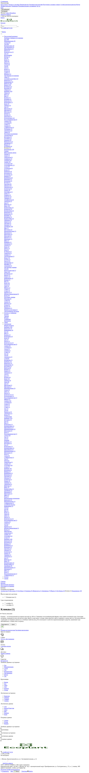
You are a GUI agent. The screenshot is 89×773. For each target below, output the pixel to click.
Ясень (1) (7, 69)
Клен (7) (6, 60)
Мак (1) (6, 228)
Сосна (6, 668)
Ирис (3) (6, 487)
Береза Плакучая (9, 708)
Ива (5, 711)
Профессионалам (6, 6)
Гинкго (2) (7, 277)
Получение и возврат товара (51, 4)
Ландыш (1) (7, 223)
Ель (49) (6, 39)
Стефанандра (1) (9, 457)
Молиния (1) (8, 233)
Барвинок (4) (8, 171)
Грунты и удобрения (10, 313)
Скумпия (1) (7, 347)
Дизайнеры (14, 6)
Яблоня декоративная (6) (11, 294)
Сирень (6, 700)
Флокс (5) (7, 258)
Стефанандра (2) (9, 127)
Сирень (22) (7, 121)
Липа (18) (7, 272)
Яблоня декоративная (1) (11, 528)
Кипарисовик (8, 671)
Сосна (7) (7, 405)
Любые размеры (5, 653)
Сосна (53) (7, 42)
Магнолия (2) (8, 108)
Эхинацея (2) (8, 266)
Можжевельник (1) (9, 451)
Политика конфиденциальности (10, 769)
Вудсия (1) (7, 182)
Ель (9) (6, 58)
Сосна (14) (7, 435)
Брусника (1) (8, 137)
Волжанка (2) (8, 181)
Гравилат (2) (7, 196)
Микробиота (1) (9, 49)
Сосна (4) (7, 64)
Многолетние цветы (10, 152)
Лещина (6, 697)
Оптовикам (4, 11)
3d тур (38, 6)
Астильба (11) (8, 536)
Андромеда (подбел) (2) (11, 79)
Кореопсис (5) (8, 214)
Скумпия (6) (7, 123)
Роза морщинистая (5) (10, 119)
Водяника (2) (8, 86)
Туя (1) (6, 459)
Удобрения (7, 319)
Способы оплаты (6, 646)
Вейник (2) (7, 176)
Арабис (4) (7, 464)
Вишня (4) (7, 306)
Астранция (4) (8, 168)
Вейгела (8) (7, 368)
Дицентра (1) (8, 372)
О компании (4, 1)
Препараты (7, 321)
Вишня (6, 723)
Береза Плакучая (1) (10, 270)
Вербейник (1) (8, 473)
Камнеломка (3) (8, 207)
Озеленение (7, 324)
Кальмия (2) (7, 99)
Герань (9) (7, 190)
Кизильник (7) (8, 102)
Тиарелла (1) (8, 253)
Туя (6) (6, 66)
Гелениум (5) (8, 189)
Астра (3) (7, 467)
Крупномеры (8, 55)
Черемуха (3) (8, 412)
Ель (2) (6, 445)
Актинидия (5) (8, 135)
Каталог (3, 23)
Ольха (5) (7, 284)
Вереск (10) (7, 85)
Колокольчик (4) (9, 211)
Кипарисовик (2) (9, 426)
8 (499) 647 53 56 (7, 28)
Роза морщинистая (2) (10, 344)
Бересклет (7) (8, 80)
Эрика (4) (7, 132)
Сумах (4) (7, 291)
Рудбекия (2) (8, 251)
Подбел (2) (7, 115)
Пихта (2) (7, 50)
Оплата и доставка (13, 4)
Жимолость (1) (8, 141)
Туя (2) (6, 438)
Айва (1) (6, 77)
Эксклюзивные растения (11, 311)
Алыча (6, 720)
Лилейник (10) (8, 226)
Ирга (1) (6, 94)
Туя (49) (6, 44)
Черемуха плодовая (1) (11, 310)
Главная (3, 581)
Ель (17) (6, 376)
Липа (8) (6, 382)
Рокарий (6, 440)
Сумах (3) (7, 352)
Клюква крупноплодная (15, 630)
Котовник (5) (8, 217)
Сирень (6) (7, 346)
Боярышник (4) (8, 330)
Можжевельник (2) (9, 388)
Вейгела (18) (8, 83)
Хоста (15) (7, 261)
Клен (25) (7, 283)
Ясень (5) (7, 415)
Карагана (7, 696)
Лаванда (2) (7, 222)
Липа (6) (6, 61)
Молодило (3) (8, 234)
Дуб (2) (6, 68)
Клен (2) (6, 338)
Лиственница (8, 673)
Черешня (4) (7, 299)
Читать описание (7, 613)
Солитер (6, 358)
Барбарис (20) (8, 539)
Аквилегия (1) (8, 462)
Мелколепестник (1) (10, 231)
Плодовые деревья (9, 297)
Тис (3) (6, 53)
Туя (5, 670)
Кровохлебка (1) (9, 489)
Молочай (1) (7, 236)
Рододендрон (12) (9, 118)
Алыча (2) (7, 302)
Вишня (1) (7, 280)
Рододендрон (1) (9, 396)
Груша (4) (7, 71)
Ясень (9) (7, 295)
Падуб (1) (7, 113)
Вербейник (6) (8, 178)
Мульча (6, 317)
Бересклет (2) (8, 500)
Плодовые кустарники (11, 134)
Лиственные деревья (10, 267)
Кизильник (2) (8, 336)
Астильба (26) (8, 163)
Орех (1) (6, 391)
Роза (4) (6, 250)
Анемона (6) (7, 160)
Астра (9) (7, 167)
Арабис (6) (7, 162)
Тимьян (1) (7, 255)
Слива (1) (7, 404)
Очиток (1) (7, 245)
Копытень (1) (8, 212)
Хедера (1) (7, 259)
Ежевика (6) (7, 140)
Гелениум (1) (8, 479)
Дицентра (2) (8, 201)
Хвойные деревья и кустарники (13, 38)
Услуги (6, 577)
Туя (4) (6, 410)
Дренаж (6, 316)
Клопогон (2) (8, 209)
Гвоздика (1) (7, 476)
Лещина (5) (7, 105)
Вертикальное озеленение (12, 498)
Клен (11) (7, 379)
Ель (5, 665)
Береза (6, 682)
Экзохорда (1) (8, 357)
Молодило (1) (8, 431)
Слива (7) (7, 72)
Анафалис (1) (8, 159)
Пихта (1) (7, 63)
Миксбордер (8, 531)
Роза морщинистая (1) (10, 398)
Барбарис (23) (8, 418)
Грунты (6, 314)
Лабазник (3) (8, 220)
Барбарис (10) (8, 327)
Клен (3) (6, 104)
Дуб (5, 687)
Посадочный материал (11, 36)
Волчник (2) (7, 88)
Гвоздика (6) (7, 184)
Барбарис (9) (8, 468)
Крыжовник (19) (9, 149)
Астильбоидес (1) (9, 165)
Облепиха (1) (8, 308)
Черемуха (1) (8, 526)
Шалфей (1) (7, 264)
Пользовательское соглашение (27, 6)
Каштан (6, 688)
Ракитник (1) (8, 116)
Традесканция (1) (9, 256)
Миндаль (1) (7, 112)
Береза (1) (7, 57)
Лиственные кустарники (11, 75)
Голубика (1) (8, 138)
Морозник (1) (8, 239)
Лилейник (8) (8, 566)
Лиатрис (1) (7, 225)
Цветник (6, 460)
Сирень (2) (7, 522)
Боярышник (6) (8, 82)
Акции (6, 578)
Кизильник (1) (8, 424)
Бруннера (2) (8, 173)
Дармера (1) (7, 198)
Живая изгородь (9, 325)
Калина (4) (7, 377)
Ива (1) (6, 96)
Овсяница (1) (8, 244)
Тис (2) (6, 354)
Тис (5, 676)
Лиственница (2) (9, 47)
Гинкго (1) (7, 371)
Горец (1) (7, 193)
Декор (6, 322)
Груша (6, 690)
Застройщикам (5, 9)
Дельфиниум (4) (9, 200)
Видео (78, 4)
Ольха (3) (7, 390)
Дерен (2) (7, 93)
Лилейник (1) (8, 490)
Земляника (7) (8, 143)
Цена (13, 624)
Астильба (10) (8, 465)
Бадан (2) (7, 170)
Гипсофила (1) (8, 192)
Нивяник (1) (7, 242)
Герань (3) (7, 481)
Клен (5, 714)
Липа (5, 685)
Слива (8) (7, 300)
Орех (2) (6, 286)
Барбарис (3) (8, 361)
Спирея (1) (7, 350)
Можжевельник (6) (9, 41)
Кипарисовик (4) (9, 46)
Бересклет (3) (8, 328)
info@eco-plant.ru (6, 14)
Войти (3, 17)
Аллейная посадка (9, 504)
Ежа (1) (6, 203)
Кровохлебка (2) (9, 218)
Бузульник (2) (8, 174)
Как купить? (4, 4)
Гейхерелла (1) (8, 187)
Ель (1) (6, 558)
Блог (2, 7)
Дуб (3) (6, 374)
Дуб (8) (6, 269)
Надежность (4, 661)
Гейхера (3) (7, 478)
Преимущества (24, 4)
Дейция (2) (7, 90)
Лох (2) (6, 107)
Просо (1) (7, 248)
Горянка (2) (7, 195)
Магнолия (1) (8, 385)
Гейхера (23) (7, 185)
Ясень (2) (7, 530)
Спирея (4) (7, 126)
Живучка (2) (7, 204)
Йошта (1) (7, 145)
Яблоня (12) (7, 303)
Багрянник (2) (8, 273)
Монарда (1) (7, 237)
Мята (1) (6, 240)
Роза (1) (6, 432)
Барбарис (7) (8, 442)
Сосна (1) (7, 349)
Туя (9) (6, 355)
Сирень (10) (7, 401)
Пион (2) (6, 247)
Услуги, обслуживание (7, 639)
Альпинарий (8, 416)
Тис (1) (6, 409)
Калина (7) (7, 97)
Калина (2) (7, 335)
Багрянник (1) (8, 360)
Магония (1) (7, 110)
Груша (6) (7, 305)
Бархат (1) (7, 275)
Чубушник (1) (8, 129)
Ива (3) (6, 281)
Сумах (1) (7, 407)
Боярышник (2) (8, 278)
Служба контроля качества (68, 4)
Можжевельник (8, 667)
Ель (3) (6, 332)
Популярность (5, 624)
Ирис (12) (7, 206)
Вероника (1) (8, 475)
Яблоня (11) (7, 74)
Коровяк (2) (7, 215)
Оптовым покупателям (36, 4)
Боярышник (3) (8, 365)
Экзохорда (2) (8, 130)
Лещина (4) (7, 380)
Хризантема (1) (8, 262)
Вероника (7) (8, 179)
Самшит (6, 699)
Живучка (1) (7, 486)
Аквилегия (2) (8, 157)
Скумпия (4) (7, 402)
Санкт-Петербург (11, 13)
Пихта (6, 674)
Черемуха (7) (8, 292)
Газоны (6, 151)
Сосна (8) (7, 456)
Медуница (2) (8, 229)
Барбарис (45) (8, 91)
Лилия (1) (7, 154)
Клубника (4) (8, 146)
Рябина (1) (7, 288)
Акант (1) (7, 156)
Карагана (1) (8, 101)
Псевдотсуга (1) (9, 52)
